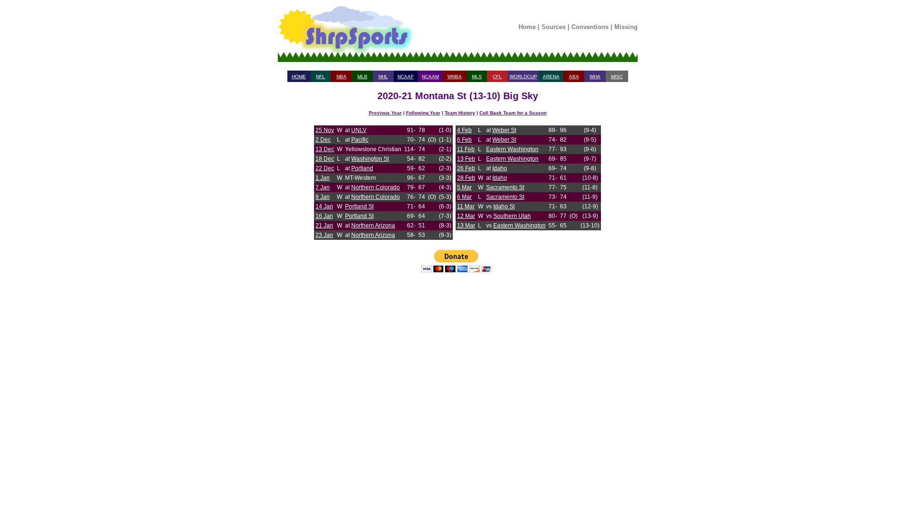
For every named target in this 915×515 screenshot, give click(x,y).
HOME (299, 76)
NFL (320, 76)
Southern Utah (512, 216)
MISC (617, 76)
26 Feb (466, 168)
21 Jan (324, 225)
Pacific (359, 139)
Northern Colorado (375, 187)
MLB (362, 76)
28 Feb (466, 178)
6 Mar (464, 197)
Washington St (370, 158)
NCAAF (405, 76)
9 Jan (322, 197)
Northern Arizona (373, 225)
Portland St (359, 206)
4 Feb (464, 130)
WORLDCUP (523, 76)
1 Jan (322, 178)
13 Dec (324, 149)
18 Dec (324, 158)
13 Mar (466, 225)
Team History (460, 112)
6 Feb (464, 139)
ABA (574, 76)
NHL (383, 76)
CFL (497, 76)
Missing (626, 27)
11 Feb (466, 149)
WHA (595, 76)
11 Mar (466, 206)
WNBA (454, 76)
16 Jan (324, 216)
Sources (553, 27)
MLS (477, 76)
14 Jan (324, 206)
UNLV (358, 130)
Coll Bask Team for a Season (513, 112)
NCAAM (430, 76)
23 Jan (324, 235)
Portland (362, 168)
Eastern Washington (512, 149)
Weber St (504, 130)
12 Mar (466, 216)
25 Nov (324, 130)
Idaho (499, 168)
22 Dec (324, 168)
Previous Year (385, 112)
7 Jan (322, 187)
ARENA (551, 76)
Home (527, 27)
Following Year (423, 112)
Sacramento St (505, 187)
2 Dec (323, 139)
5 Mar (464, 187)
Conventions (590, 27)
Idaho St (504, 206)
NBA (341, 76)
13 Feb (466, 158)
